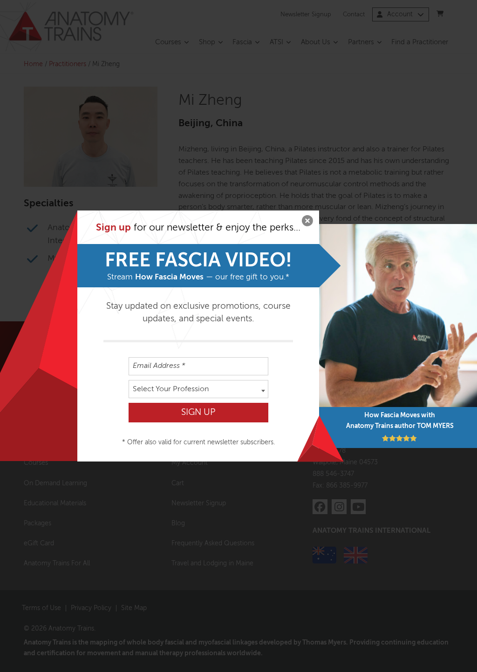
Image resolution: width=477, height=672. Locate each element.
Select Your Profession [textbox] (171, 389)
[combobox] (198, 389)
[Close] (307, 222)
